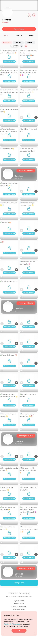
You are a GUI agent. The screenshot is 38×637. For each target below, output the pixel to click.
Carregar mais (19, 583)
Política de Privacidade (12, 624)
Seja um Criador (19, 601)
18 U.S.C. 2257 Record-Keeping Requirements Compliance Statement (19, 595)
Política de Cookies (19, 609)
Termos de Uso (19, 604)
